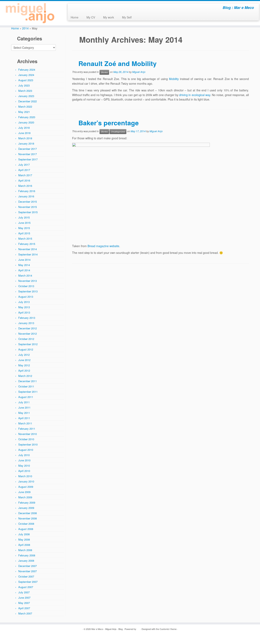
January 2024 (26, 75)
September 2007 (28, 582)
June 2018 (24, 133)
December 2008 (27, 513)
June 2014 (24, 260)
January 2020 (26, 122)
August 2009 (25, 487)
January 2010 (26, 481)
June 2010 (24, 460)
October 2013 (26, 286)
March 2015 (25, 238)
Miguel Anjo (138, 72)
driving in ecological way (194, 95)
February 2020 (26, 117)
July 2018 (24, 128)
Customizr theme (168, 629)
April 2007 (24, 608)
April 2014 (24, 270)
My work (108, 17)
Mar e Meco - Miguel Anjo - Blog (107, 629)
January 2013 (26, 323)
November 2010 (27, 434)
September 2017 (28, 159)
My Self (127, 17)
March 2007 (25, 613)
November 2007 (27, 571)
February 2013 (26, 318)
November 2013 (27, 281)
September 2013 (28, 291)
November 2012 (27, 333)
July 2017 (24, 165)
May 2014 (24, 265)
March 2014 (25, 275)
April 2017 (24, 170)
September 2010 (28, 444)
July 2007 (24, 592)
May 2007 (24, 603)
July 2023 (24, 85)
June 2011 (24, 407)
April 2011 (24, 418)
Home (74, 17)
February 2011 (26, 429)
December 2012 (27, 328)
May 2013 (24, 307)
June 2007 (24, 597)
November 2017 (27, 154)
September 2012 (28, 344)
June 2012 (24, 360)
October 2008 (26, 524)
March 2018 (25, 138)
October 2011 (26, 386)
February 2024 (26, 69)
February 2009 (26, 502)
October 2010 (26, 439)
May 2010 (24, 465)
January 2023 (26, 96)
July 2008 (24, 534)
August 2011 (25, 397)
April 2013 (24, 312)
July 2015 (24, 217)
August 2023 (25, 80)
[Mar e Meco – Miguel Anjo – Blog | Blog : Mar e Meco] (30, 13)
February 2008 (26, 555)
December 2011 (27, 381)
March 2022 (25, 106)
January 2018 (26, 143)
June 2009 (24, 492)
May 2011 (24, 413)
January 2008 (26, 561)
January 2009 (26, 508)
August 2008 (25, 529)
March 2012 (25, 376)
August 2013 (25, 297)
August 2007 (25, 587)
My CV (91, 17)
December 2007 (27, 566)
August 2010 (25, 450)
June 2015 (24, 223)
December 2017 (27, 149)
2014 (25, 28)
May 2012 (24, 365)
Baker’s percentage (108, 122)
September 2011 (28, 392)
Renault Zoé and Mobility (117, 63)
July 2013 (24, 302)
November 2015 (27, 207)
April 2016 (24, 180)
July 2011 (24, 402)
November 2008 (27, 518)
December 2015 (27, 201)
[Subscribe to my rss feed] (73, 8)
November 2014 (27, 249)
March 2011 (25, 423)
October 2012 (26, 339)
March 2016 (25, 186)
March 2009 (25, 497)
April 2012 (24, 370)
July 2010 (24, 455)
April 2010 (24, 471)
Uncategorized (118, 131)
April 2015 (24, 233)
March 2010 (25, 476)
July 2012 (24, 355)
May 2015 (24, 228)
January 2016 (26, 196)
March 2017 (25, 175)
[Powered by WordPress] (138, 628)
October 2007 (26, 576)
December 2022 (27, 101)
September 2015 (28, 212)
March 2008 (25, 550)
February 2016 (26, 191)
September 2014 (28, 254)
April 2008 (24, 545)
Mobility (174, 79)
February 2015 (26, 244)
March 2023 (25, 91)
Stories (104, 72)
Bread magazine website (103, 246)
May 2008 (24, 539)
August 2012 (25, 349)
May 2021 (24, 112)
